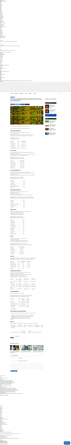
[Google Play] (1, 431)
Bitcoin (4, 74)
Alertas (1, 20)
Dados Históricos (2, 24)
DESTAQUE (25, 325)
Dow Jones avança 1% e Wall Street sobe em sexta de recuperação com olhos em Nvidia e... (15, 352)
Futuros (1, 29)
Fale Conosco (1, 55)
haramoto (51, 108)
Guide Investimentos (13, 326)
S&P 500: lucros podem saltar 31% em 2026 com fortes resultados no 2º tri (53, 125)
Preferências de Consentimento (3, 424)
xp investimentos (13, 327)
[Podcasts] (17, 438)
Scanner (1, 6)
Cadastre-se (1, 81)
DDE (0, 23)
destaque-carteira (30, 325)
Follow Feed (1, 19)
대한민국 (1, 415)
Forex (0, 28)
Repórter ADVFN (15, 102)
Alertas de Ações (2, 21)
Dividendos (1, 12)
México (1, 62)
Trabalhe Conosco (2, 418)
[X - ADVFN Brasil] (5, 438)
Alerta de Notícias (2, 17)
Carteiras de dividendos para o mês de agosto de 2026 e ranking (53, 122)
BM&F (0, 31)
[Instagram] (1, 438)
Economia (30, 93)
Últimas (12, 93)
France (1, 60)
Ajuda (0, 419)
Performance (1, 14)
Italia (0, 61)
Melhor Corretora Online (3, 26)
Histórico (1, 13)
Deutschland (1, 412)
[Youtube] (14, 438)
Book (0, 2)
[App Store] (1, 430)
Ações (26, 93)
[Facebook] (8, 438)
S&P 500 (5, 68)
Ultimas (42, 326)
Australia (1, 58)
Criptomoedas (21, 93)
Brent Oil (5, 77)
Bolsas (1, 33)
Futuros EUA (1, 30)
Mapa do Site (1, 420)
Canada (1, 59)
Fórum (1, 3)
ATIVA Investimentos (13, 325)
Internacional (16, 93)
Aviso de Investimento (2, 437)
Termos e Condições (17, 433)
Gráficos (1, 10)
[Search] (59, 93)
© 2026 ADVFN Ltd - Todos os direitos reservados (5, 435)
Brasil (0, 409)
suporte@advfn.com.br (2, 54)
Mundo (1, 5)
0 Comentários (22, 102)
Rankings (1, 4)
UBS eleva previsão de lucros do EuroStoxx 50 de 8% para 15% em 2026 (53, 134)
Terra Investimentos (36, 326)
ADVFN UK (1, 408)
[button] (3, 441)
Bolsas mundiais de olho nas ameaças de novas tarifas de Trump (53, 110)
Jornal (0, 426)
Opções (1, 11)
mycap (29, 326)
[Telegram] (11, 438)
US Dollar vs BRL (7, 71)
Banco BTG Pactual (19, 325)
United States (1, 56)
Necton (32, 326)
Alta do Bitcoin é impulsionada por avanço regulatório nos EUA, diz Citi (53, 129)
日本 (0, 63)
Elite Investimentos (36, 325)
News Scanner (1, 16)
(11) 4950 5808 (2, 53)
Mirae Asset (25, 326)
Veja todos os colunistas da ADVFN (50, 115)
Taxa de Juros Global (2, 36)
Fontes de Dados (2, 423)
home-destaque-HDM (19, 326)
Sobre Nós (1, 417)
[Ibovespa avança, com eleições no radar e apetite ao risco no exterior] (26, 347)
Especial (34, 93)
